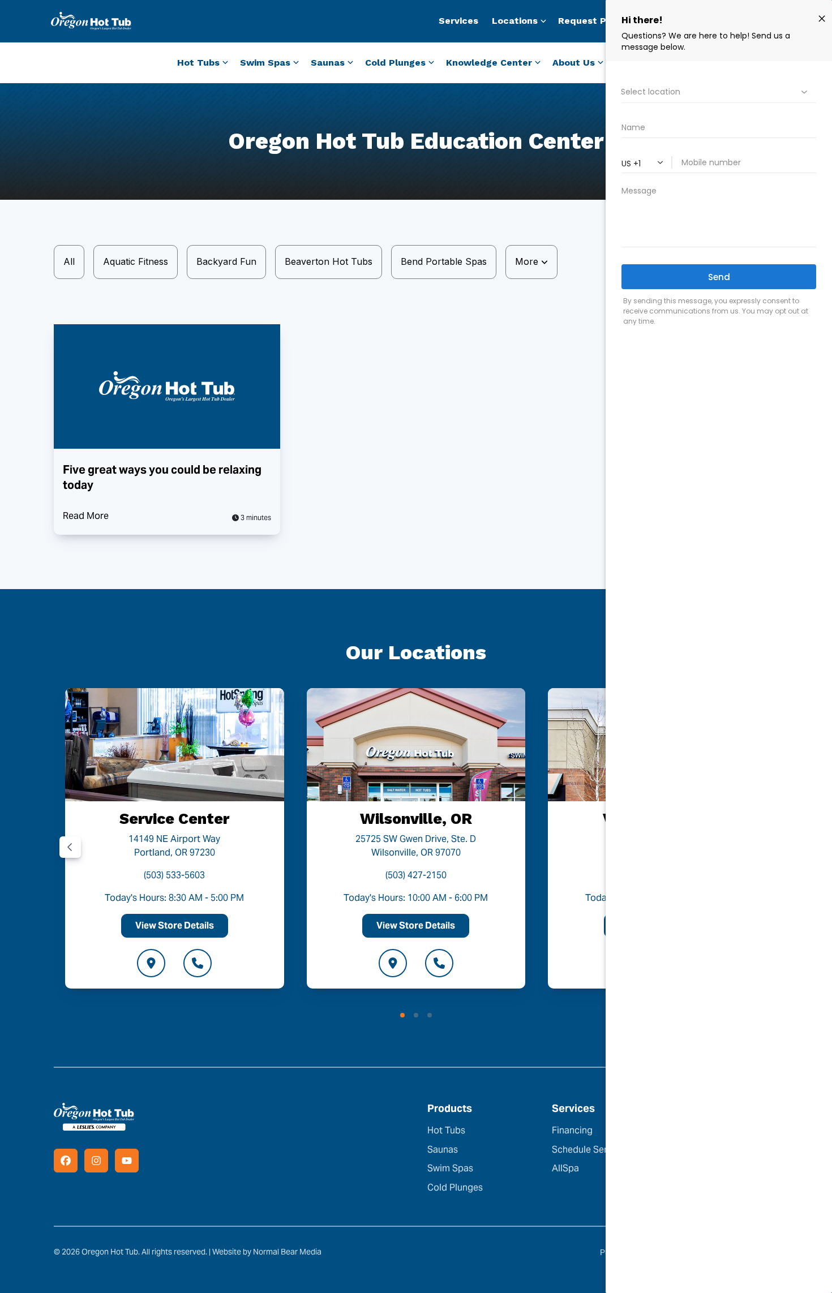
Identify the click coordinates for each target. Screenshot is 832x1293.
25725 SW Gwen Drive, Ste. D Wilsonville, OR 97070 (415, 845)
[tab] (402, 1015)
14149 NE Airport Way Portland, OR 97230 (174, 845)
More (528, 261)
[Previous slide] (70, 847)
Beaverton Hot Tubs (328, 261)
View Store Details (174, 925)
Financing (572, 1130)
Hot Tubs (446, 1130)
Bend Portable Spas (444, 261)
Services (458, 20)
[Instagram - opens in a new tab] (96, 1160)
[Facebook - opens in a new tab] (65, 1160)
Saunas (442, 1149)
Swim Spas (450, 1168)
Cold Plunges (455, 1187)
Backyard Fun (226, 261)
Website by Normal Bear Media (266, 1252)
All (69, 261)
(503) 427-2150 (416, 875)
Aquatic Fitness (135, 261)
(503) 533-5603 (174, 875)
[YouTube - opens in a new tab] (126, 1160)
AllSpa (565, 1168)
